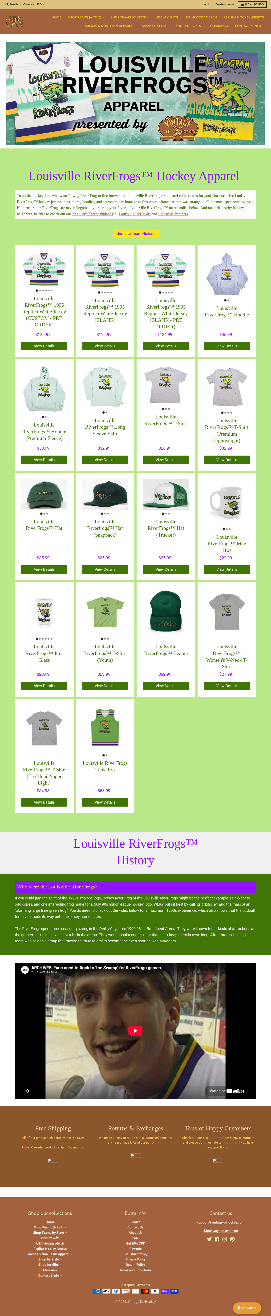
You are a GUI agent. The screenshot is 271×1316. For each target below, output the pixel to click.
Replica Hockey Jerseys (50, 1249)
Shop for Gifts (49, 1265)
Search (135, 1222)
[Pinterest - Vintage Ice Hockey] (232, 1239)
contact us (230, 1142)
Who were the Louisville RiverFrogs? (58, 886)
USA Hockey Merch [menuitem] (200, 17)
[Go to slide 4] (46, 290)
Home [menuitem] (56, 17)
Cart (254, 4)
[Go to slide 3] (43, 290)
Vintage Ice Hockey (142, 1302)
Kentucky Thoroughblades (92, 214)
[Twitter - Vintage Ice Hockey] (209, 1239)
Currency (28, 4)
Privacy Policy (135, 1259)
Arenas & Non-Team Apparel (48, 1254)
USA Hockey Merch (50, 1243)
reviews (216, 1138)
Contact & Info (48, 1275)
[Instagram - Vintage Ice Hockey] (224, 1239)
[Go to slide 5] (49, 290)
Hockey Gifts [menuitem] (166, 17)
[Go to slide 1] (37, 290)
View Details (44, 346)
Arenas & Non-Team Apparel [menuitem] (109, 26)
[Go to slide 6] (52, 290)
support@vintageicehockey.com (221, 1222)
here (158, 1142)
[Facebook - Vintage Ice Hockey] (217, 1239)
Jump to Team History (135, 233)
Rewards (135, 1249)
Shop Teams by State (48, 1233)
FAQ (135, 1238)
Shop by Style (49, 1259)
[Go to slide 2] (40, 290)
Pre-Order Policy (135, 1254)
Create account (225, 4)
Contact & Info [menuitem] (248, 26)
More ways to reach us (221, 1231)
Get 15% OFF (135, 1243)
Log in (206, 4)
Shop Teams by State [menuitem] (128, 17)
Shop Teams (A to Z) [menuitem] (84, 17)
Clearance (50, 1270)
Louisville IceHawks (135, 214)
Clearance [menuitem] (219, 26)
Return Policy (135, 1265)
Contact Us (135, 1227)
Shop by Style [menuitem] (154, 26)
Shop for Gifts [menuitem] (188, 26)
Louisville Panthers (173, 214)
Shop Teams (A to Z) (49, 1227)
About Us (135, 1233)
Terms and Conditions (135, 1270)
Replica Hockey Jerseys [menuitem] (244, 17)
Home (50, 1222)
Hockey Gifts (50, 1238)
